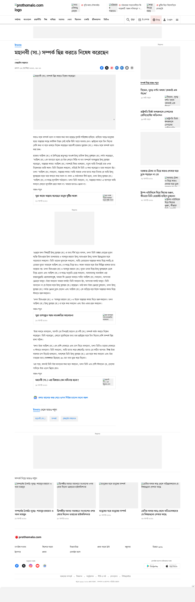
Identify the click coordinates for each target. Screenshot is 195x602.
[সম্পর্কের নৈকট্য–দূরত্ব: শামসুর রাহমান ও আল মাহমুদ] (34, 495)
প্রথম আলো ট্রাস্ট (104, 547)
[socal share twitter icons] (107, 69)
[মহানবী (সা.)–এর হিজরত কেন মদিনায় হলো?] (108, 382)
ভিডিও (106, 19)
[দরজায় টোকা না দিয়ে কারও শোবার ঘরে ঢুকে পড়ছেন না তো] (172, 181)
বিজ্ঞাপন (79, 576)
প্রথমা (44, 552)
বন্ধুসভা (128, 547)
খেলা (70, 19)
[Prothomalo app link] (152, 566)
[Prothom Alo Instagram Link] (32, 566)
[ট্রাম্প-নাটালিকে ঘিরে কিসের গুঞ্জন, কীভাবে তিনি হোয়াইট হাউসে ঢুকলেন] (172, 203)
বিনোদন (78, 19)
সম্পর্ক (54, 418)
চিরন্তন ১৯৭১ (157, 547)
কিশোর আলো (47, 547)
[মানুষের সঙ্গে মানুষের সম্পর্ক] (118, 495)
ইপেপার (18, 552)
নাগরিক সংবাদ (20, 547)
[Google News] (44, 566)
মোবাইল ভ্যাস (75, 552)
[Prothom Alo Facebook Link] (18, 566)
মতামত (61, 19)
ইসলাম (18, 45)
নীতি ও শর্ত (102, 576)
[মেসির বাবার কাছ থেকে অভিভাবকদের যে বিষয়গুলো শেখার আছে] (160, 495)
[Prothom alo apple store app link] (171, 566)
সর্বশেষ (17, 19)
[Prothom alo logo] (28, 538)
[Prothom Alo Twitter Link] (25, 566)
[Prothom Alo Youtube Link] (38, 566)
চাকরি (86, 19)
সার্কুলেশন (90, 576)
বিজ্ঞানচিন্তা (74, 547)
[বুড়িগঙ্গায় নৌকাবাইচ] (76, 7)
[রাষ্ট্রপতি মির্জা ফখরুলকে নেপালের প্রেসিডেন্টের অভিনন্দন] (172, 122)
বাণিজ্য (53, 19)
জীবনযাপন (96, 19)
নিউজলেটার (126, 576)
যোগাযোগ (114, 576)
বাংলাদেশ (27, 19)
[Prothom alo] (33, 7)
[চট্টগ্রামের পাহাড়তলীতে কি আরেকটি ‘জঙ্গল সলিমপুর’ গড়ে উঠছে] (113, 7)
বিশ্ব (45, 19)
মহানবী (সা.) (40, 418)
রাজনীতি (37, 19)
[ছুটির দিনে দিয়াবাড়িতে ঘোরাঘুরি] (151, 7)
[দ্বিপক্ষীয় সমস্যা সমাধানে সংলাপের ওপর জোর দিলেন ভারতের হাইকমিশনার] (76, 495)
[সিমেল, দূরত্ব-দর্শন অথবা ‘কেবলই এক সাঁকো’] (172, 101)
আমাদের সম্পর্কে (66, 576)
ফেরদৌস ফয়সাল (69, 418)
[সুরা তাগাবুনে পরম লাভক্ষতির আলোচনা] (108, 317)
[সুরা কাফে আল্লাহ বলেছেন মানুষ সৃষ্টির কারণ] (108, 198)
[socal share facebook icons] (102, 69)
